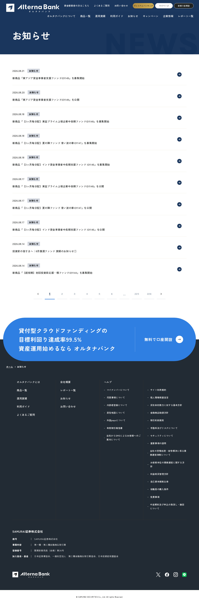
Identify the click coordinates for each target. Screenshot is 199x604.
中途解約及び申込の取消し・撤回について (167, 506)
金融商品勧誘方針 (159, 412)
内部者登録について (117, 405)
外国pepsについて (116, 420)
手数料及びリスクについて (164, 428)
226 (149, 293)
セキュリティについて (161, 435)
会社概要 (65, 382)
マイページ (164, 5)
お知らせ (133, 16)
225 (137, 293)
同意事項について (116, 397)
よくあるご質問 (102, 5)
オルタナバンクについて (61, 16)
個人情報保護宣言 (159, 397)
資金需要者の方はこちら (76, 5)
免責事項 (155, 496)
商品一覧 (85, 16)
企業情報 (168, 16)
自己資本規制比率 (159, 481)
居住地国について (116, 412)
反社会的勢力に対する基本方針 (166, 405)
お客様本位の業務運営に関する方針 (167, 464)
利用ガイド (116, 16)
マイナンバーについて (118, 389)
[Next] (161, 294)
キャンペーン (150, 16)
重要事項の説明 (158, 443)
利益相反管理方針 (159, 474)
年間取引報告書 (115, 428)
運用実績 (100, 16)
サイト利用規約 (158, 389)
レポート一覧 (186, 16)
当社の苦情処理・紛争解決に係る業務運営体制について (168, 452)
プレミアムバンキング (143, 5)
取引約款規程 (157, 420)
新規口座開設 (184, 5)
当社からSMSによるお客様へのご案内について (123, 437)
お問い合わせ (121, 5)
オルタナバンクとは (28, 382)
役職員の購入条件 (159, 489)
